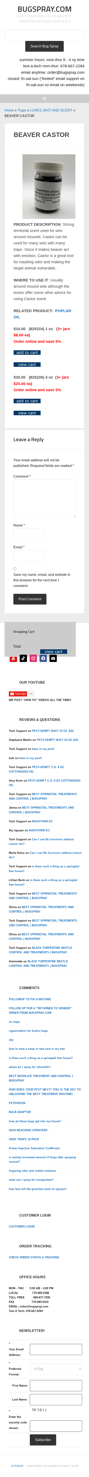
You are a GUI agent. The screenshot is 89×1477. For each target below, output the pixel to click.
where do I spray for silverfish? (30, 1067)
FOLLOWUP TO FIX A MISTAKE (30, 999)
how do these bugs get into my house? (35, 1121)
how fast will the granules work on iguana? (38, 1189)
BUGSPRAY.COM (44, 9)
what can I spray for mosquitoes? (31, 1179)
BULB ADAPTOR (20, 1112)
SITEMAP (17, 1466)
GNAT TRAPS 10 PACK (24, 1139)
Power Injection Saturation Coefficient (34, 1148)
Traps (21, 110)
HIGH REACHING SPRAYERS (28, 1130)
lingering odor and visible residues (32, 1170)
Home (9, 110)
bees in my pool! (43, 749)
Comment (21, 476)
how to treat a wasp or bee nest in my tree (37, 1048)
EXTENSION (17, 1103)
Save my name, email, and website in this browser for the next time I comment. (41, 580)
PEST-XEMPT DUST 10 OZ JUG (53, 730)
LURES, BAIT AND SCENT (51, 110)
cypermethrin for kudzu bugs (28, 1030)
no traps (14, 1021)
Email (18, 547)
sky (11, 1039)
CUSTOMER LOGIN (22, 1226)
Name (19, 525)
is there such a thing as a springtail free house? (41, 1058)
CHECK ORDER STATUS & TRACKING (34, 1257)
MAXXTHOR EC (42, 821)
